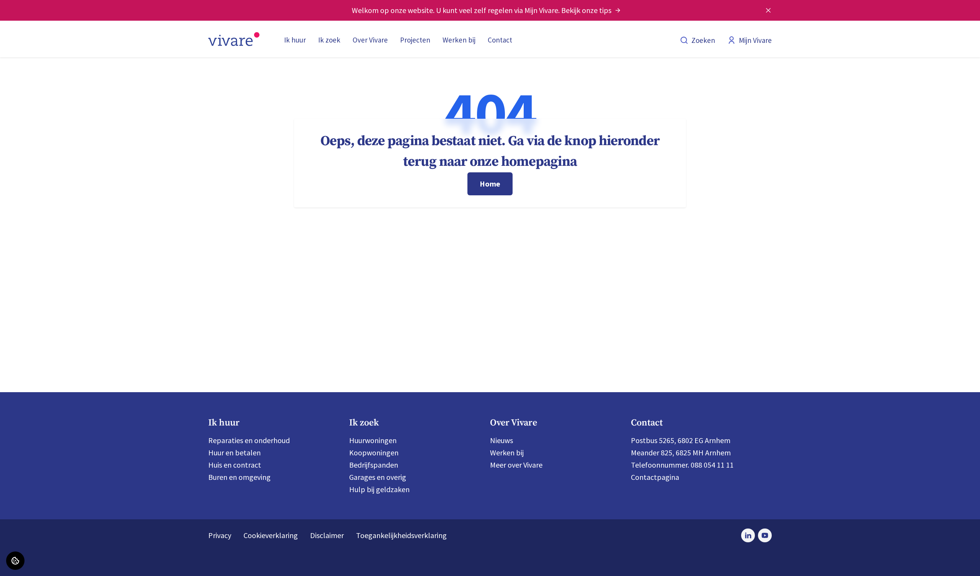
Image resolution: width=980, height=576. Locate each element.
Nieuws (501, 440)
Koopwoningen (374, 452)
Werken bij (459, 39)
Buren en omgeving (239, 477)
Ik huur (295, 39)
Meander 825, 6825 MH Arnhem (681, 452)
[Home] (234, 39)
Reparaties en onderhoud (249, 440)
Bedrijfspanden (373, 465)
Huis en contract (234, 465)
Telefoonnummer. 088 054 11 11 (682, 465)
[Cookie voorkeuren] (15, 560)
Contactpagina (655, 477)
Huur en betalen (234, 452)
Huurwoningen (373, 440)
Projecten (415, 39)
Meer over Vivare (516, 465)
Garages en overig (377, 477)
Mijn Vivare (755, 40)
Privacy (219, 535)
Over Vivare (370, 39)
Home (490, 183)
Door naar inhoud (34, 11)
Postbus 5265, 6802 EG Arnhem (680, 440)
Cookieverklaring (270, 535)
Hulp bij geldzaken (379, 489)
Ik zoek (329, 39)
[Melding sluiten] (768, 10)
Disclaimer (327, 535)
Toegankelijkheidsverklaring (401, 535)
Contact (500, 39)
